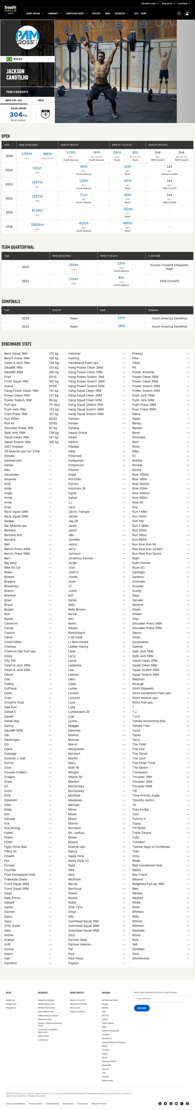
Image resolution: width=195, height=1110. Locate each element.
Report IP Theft (99, 1104)
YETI (104, 1011)
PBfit (104, 1027)
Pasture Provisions (110, 1031)
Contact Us (43, 1040)
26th (127, 195)
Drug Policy (11, 1004)
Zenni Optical (108, 1023)
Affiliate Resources (46, 1008)
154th (73, 265)
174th (73, 279)
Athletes (96, 13)
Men (41, 100)
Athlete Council (45, 1019)
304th (47, 154)
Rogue (105, 1004)
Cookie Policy (52, 1104)
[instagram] (170, 1103)
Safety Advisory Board (48, 1015)
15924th (37, 225)
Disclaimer (68, 1104)
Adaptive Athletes (46, 1000)
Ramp (104, 1054)
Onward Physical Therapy (113, 1042)
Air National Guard (110, 1000)
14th (121, 318)
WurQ (104, 1057)
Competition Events (75, 13)
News (107, 13)
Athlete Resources (46, 1004)
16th (96, 152)
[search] (179, 14)
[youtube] (176, 1103)
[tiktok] (187, 1103)
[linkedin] (181, 1103)
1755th (26, 154)
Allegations (11, 1008)
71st (83, 195)
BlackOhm (106, 1065)
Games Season (33, 13)
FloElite (105, 1077)
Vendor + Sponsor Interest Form (50, 1024)
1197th (37, 196)
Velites (105, 1008)
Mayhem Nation (109, 1061)
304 (18, 114)
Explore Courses (77, 1011)
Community (53, 13)
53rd (117, 152)
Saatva (105, 1019)
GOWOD (106, 1034)
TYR (103, 1073)
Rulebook (10, 1000)
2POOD (105, 1015)
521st (37, 168)
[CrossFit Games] (11, 9)
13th (121, 263)
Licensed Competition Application (48, 1030)
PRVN (104, 1046)
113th (70, 152)
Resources (120, 13)
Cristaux (105, 1050)
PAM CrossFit (17, 91)
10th (121, 326)
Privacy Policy (36, 1104)
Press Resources (46, 1011)
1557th (37, 182)
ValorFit (105, 1069)
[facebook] (159, 1103)
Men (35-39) (14, 100)
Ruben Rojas (107, 1080)
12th (127, 166)
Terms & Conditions (15, 1104)
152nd (127, 209)
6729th (37, 210)
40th (83, 166)
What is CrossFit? (78, 1000)
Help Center (43, 1036)
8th (135, 152)
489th (127, 223)
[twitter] (165, 1103)
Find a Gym (75, 1008)
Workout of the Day (78, 1004)
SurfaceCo (107, 1038)
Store (140, 13)
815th (83, 223)
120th (83, 181)
